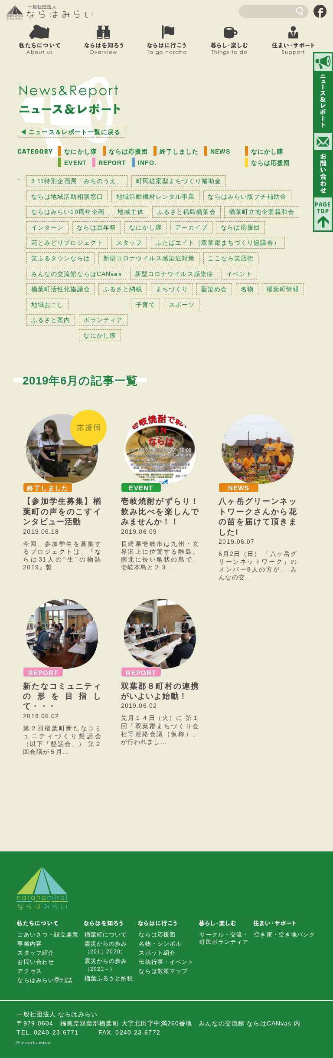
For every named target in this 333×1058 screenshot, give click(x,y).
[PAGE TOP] (323, 213)
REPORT (112, 162)
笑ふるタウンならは (60, 258)
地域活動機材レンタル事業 (155, 196)
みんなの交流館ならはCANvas (76, 273)
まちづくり (172, 289)
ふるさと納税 (123, 289)
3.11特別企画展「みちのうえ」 (77, 180)
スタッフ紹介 (35, 953)
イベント (239, 273)
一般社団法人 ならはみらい (50, 12)
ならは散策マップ (163, 971)
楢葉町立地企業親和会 (261, 211)
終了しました (179, 151)
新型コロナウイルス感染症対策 (149, 258)
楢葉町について (106, 934)
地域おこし (47, 304)
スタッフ (129, 242)
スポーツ (182, 304)
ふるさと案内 (51, 319)
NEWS (220, 151)
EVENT (75, 162)
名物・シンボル (160, 943)
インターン (47, 227)
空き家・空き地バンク (284, 934)
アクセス (29, 971)
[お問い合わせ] (323, 164)
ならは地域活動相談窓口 (67, 196)
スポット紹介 (157, 953)
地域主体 (131, 211)
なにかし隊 (80, 151)
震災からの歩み (106, 947)
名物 (247, 289)
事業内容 (29, 943)
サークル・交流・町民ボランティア (223, 938)
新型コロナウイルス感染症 (174, 273)
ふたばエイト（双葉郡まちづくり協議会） (218, 242)
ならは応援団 (128, 151)
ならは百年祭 (96, 227)
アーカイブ (191, 227)
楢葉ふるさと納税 (109, 978)
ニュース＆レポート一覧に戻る (75, 131)
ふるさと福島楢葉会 (186, 211)
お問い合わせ (35, 962)
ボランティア (103, 319)
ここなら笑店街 (231, 258)
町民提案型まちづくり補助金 (179, 180)
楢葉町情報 (283, 289)
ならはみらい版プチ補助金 (247, 196)
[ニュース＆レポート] (323, 92)
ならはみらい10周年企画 (67, 211)
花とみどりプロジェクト (67, 242)
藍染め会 (214, 289)
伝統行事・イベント (166, 962)
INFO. (147, 162)
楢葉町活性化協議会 (60, 289)
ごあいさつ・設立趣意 (47, 934)
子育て (145, 304)
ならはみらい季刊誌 (44, 980)
